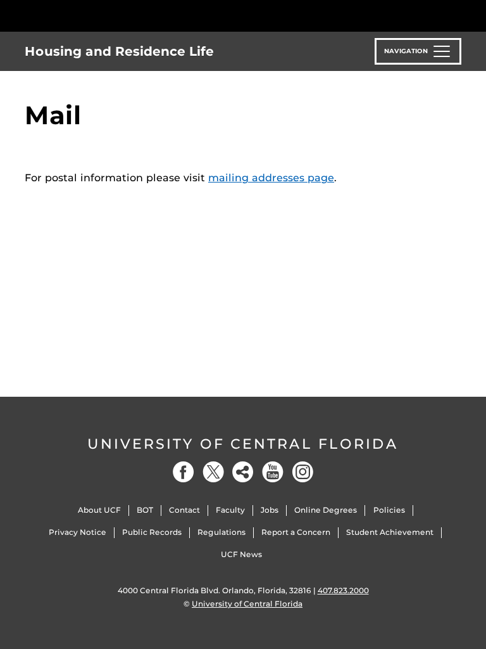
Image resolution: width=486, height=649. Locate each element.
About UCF (99, 510)
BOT (145, 510)
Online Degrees (325, 510)
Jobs (269, 510)
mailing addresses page (271, 178)
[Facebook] (183, 471)
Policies (389, 510)
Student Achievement (389, 532)
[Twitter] (213, 471)
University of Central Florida (243, 444)
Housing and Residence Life (119, 51)
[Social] (243, 471)
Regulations (221, 532)
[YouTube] (273, 471)
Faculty (230, 510)
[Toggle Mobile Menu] (458, 15)
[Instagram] (302, 471)
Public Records (152, 532)
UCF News (241, 554)
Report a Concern (295, 532)
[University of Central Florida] (108, 15)
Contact (184, 510)
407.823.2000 (343, 590)
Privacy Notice (77, 532)
